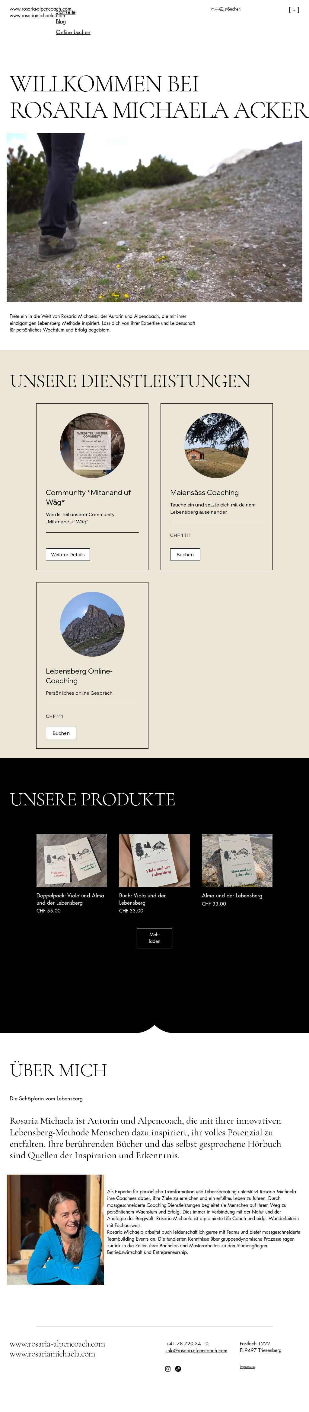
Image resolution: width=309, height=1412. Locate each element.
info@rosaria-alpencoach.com (196, 1350)
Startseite (65, 11)
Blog (61, 21)
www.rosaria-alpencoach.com (57, 1343)
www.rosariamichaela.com (52, 1353)
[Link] (178, 1368)
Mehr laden (154, 937)
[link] (92, 497)
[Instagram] (167, 1368)
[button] (219, 9)
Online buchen (73, 32)
